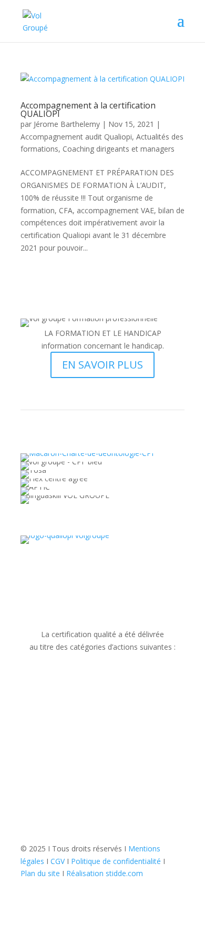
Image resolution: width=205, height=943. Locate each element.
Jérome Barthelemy (67, 124)
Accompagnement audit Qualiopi (76, 137)
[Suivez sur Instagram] (102, 888)
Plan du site (40, 873)
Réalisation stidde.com (104, 873)
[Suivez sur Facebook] (81, 888)
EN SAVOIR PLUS (102, 365)
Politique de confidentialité (116, 861)
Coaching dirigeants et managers (119, 149)
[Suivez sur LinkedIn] (123, 888)
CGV (57, 861)
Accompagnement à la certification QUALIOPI (88, 110)
